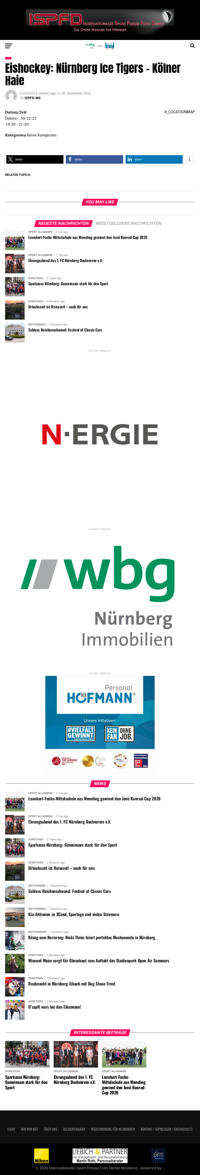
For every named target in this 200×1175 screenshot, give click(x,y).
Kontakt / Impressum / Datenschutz (166, 1129)
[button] (34, 159)
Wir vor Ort (29, 1129)
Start (11, 1129)
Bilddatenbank (74, 1129)
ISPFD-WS (33, 98)
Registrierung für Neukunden (113, 1129)
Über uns (50, 1129)
